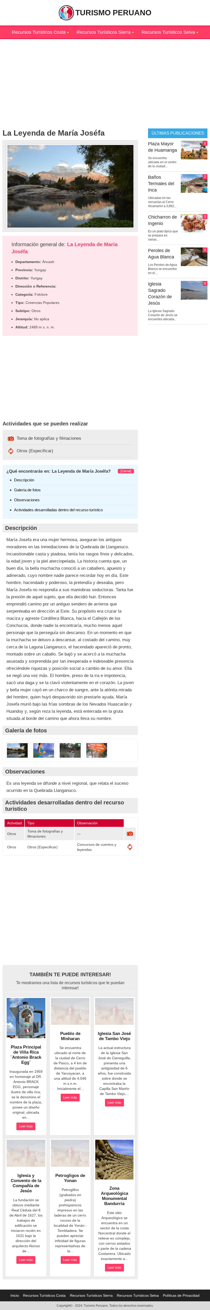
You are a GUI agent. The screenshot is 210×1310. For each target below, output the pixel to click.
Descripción (24, 480)
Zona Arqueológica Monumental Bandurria (114, 1196)
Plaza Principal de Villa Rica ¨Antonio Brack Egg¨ (25, 1055)
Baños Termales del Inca (161, 184)
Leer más (26, 1126)
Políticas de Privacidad (181, 1295)
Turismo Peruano (113, 12)
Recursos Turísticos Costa (39, 32)
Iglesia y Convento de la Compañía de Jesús (26, 1183)
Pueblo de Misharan (70, 1036)
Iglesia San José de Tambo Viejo (114, 1036)
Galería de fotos (27, 490)
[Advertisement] (105, 75)
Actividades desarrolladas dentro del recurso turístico (58, 510)
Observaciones (27, 500)
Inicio (14, 1295)
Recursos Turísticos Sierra (104, 32)
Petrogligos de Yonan (70, 1178)
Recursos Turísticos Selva (168, 32)
